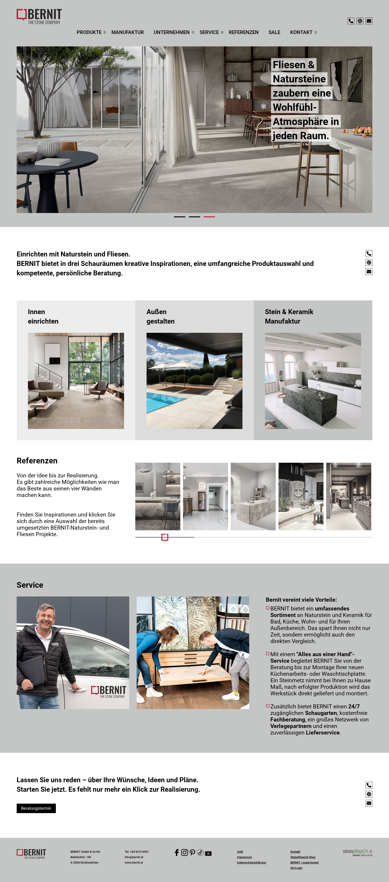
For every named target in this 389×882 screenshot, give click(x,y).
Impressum (244, 857)
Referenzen (244, 32)
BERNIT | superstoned (304, 862)
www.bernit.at (134, 862)
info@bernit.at (134, 857)
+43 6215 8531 (139, 851)
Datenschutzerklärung (251, 862)
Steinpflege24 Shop (302, 857)
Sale (274, 32)
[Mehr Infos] (157, 496)
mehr (76, 370)
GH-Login (296, 868)
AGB (240, 851)
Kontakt (295, 851)
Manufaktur (127, 32)
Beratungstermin (36, 808)
